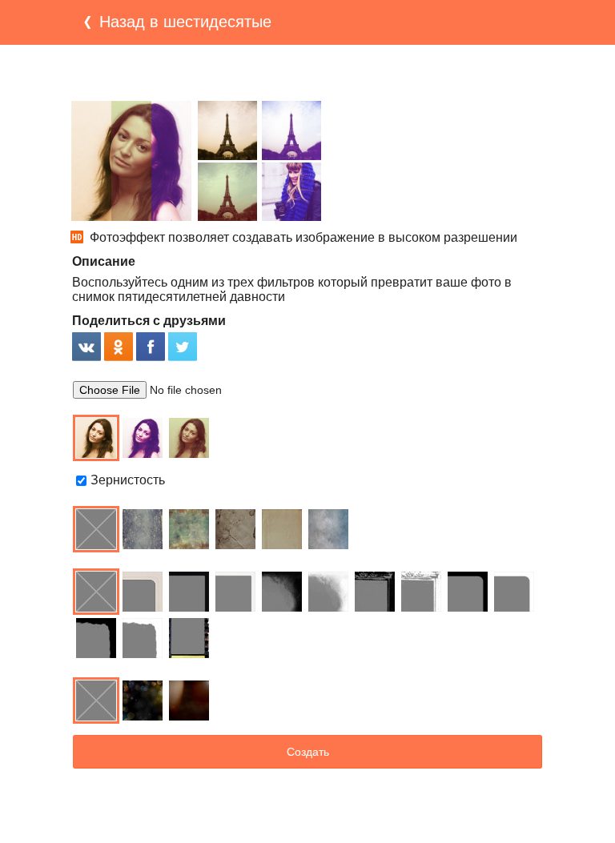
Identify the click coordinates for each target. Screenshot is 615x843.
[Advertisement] (307, 73)
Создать (308, 751)
